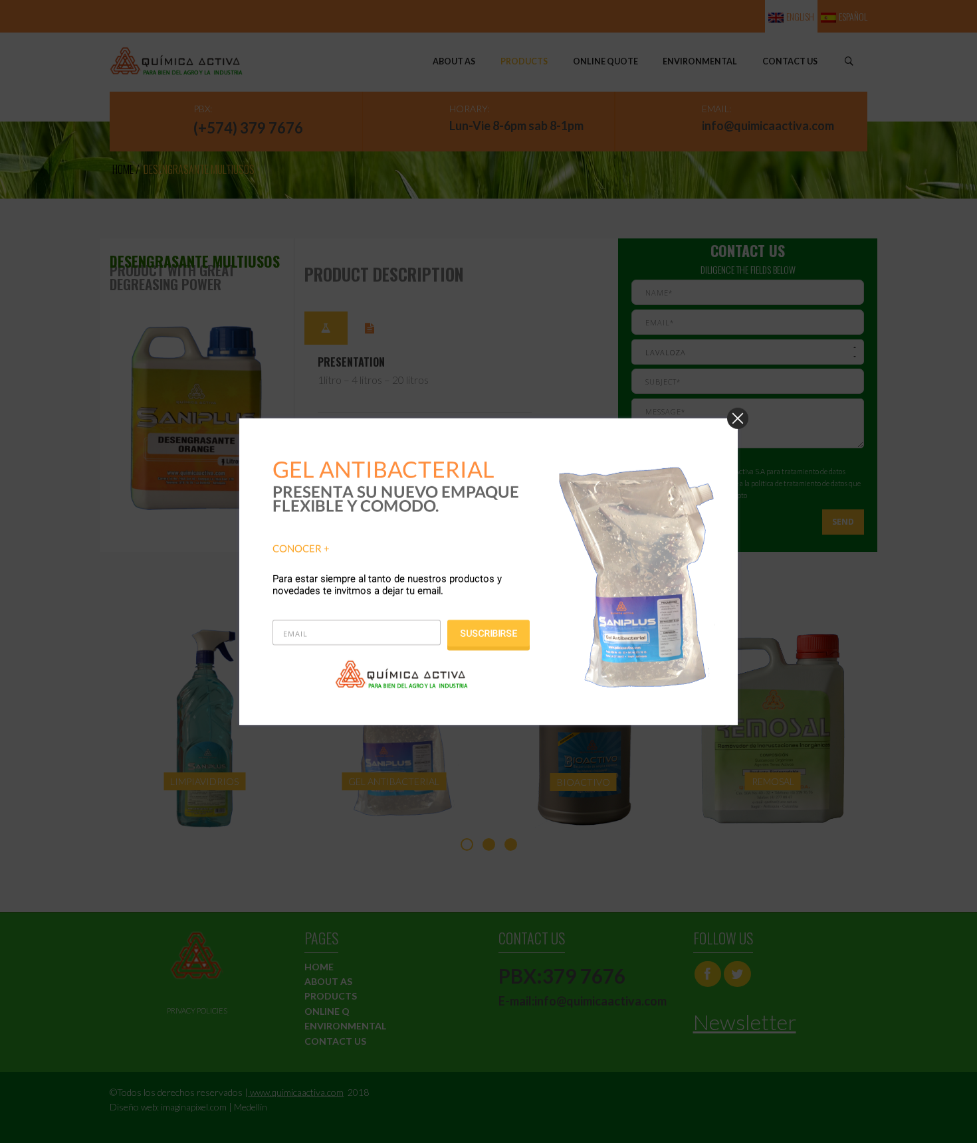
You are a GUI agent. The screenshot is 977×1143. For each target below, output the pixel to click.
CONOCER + (301, 548)
